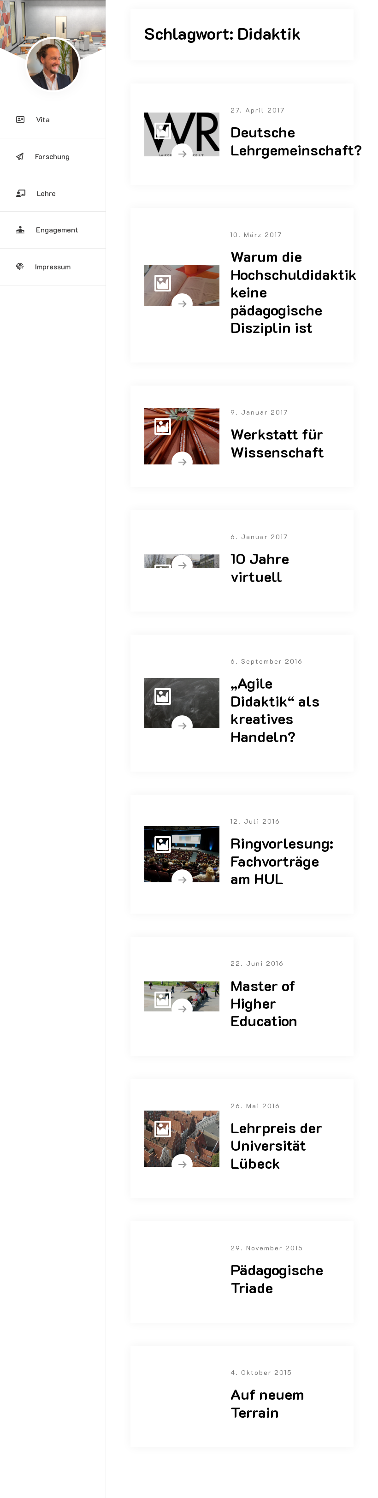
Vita (43, 119)
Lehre (46, 193)
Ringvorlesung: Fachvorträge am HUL (281, 860)
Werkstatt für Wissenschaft (277, 442)
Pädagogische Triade (276, 1278)
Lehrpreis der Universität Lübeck (276, 1145)
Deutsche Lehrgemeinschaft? (296, 140)
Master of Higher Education (263, 1002)
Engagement (57, 229)
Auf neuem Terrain (267, 1402)
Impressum (53, 266)
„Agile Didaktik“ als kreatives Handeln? (274, 709)
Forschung (52, 156)
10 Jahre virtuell (259, 566)
